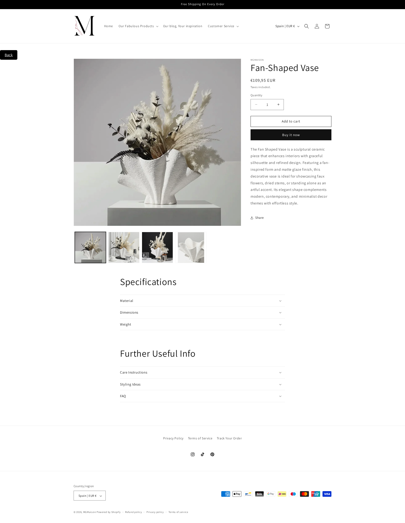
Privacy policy (155, 512)
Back (9, 54)
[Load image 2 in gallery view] (123, 247)
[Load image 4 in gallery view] (190, 247)
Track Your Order (229, 438)
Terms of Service (200, 438)
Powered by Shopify (109, 512)
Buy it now (291, 135)
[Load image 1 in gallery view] (90, 247)
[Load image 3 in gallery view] (157, 247)
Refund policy (133, 512)
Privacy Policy (173, 438)
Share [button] (259, 217)
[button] (138, 26)
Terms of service (178, 512)
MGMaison (89, 512)
